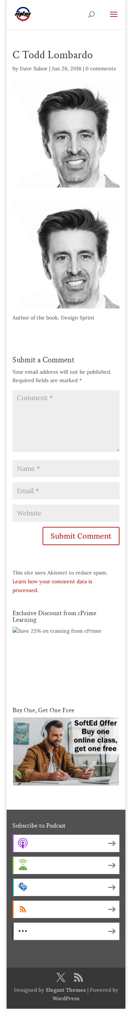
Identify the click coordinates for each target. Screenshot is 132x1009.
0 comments (100, 68)
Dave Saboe (34, 68)
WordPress (66, 998)
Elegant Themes (66, 990)
